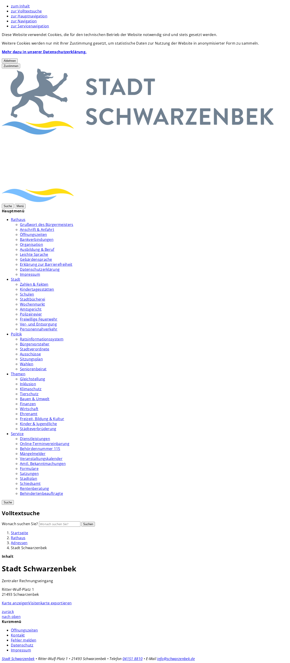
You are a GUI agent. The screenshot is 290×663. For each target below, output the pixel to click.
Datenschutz (22, 645)
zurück (8, 611)
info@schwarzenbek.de (176, 658)
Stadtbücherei (32, 299)
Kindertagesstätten (37, 289)
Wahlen (26, 363)
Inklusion (28, 383)
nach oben (11, 616)
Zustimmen (11, 66)
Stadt (15, 279)
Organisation (31, 244)
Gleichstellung (32, 378)
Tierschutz (29, 393)
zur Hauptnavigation (29, 16)
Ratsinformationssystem (41, 339)
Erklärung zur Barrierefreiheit (46, 264)
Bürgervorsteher (35, 344)
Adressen (19, 542)
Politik (16, 334)
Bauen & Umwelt (34, 398)
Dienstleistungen (35, 438)
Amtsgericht (31, 309)
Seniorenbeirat (33, 368)
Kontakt (18, 635)
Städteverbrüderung (38, 428)
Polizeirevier (31, 314)
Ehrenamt (29, 413)
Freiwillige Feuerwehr (39, 319)
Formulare (29, 468)
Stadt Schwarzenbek (18, 658)
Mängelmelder (33, 453)
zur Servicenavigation (30, 26)
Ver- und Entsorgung (38, 324)
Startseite (19, 532)
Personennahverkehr (39, 329)
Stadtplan (28, 478)
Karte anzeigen (15, 603)
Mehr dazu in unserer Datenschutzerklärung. (44, 51)
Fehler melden (23, 640)
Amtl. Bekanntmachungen (43, 463)
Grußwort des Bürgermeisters (46, 224)
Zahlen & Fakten (34, 284)
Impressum (30, 274)
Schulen (27, 294)
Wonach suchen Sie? (20, 523)
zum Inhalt (20, 6)
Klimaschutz (31, 388)
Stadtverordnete (34, 349)
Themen (18, 373)
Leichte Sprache (34, 254)
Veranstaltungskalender (41, 458)
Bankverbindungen (36, 239)
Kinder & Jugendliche (38, 423)
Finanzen (28, 403)
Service (17, 433)
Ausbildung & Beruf (37, 249)
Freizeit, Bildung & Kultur (42, 418)
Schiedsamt (30, 483)
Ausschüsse (30, 354)
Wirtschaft (29, 408)
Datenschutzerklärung (40, 269)
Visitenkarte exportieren (50, 603)
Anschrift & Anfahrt (37, 229)
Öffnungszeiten (33, 234)
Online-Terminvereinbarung (44, 443)
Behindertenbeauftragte (41, 493)
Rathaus (18, 219)
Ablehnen (10, 60)
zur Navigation (24, 21)
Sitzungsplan (31, 359)
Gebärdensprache (36, 259)
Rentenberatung (34, 488)
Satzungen (29, 473)
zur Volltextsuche (26, 11)
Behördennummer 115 (40, 448)
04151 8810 (133, 658)
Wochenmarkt (32, 304)
